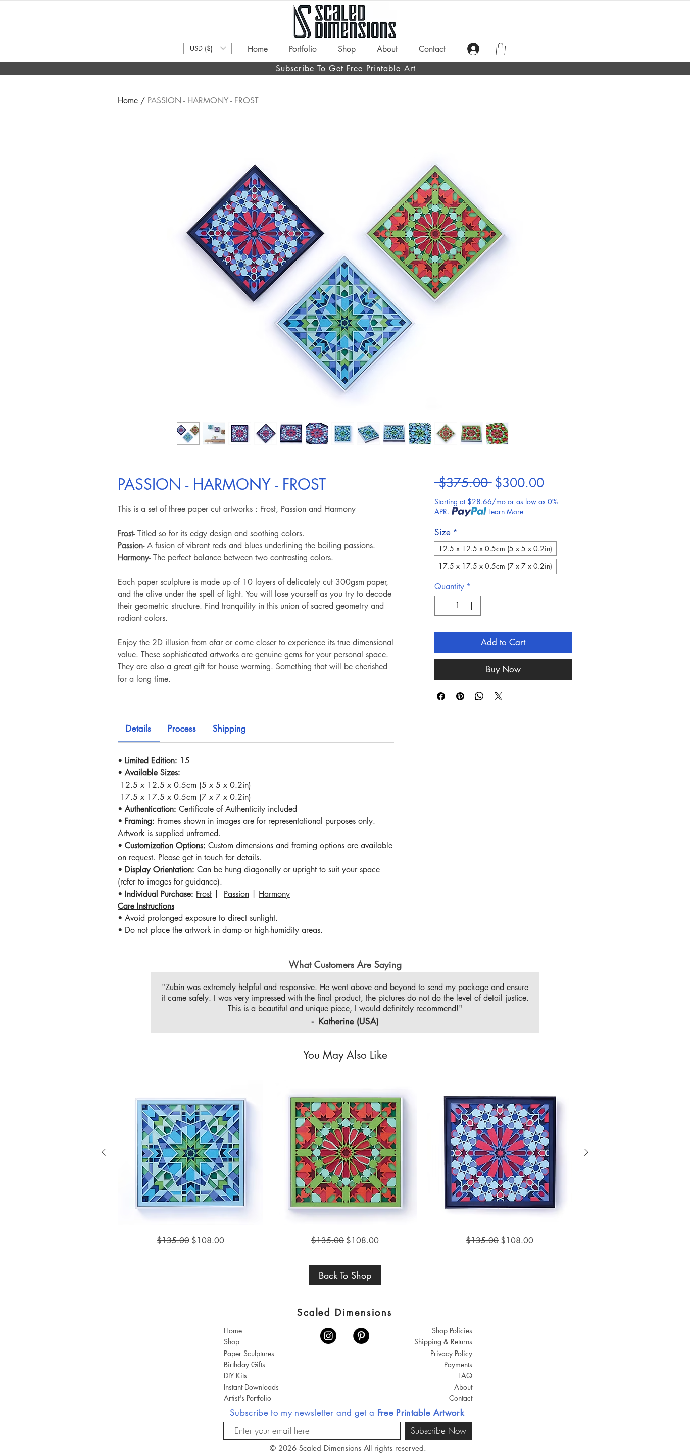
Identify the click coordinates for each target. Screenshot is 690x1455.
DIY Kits (235, 1375)
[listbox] (207, 48)
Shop (231, 1341)
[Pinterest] (361, 1336)
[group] (345, 1164)
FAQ (465, 1375)
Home (128, 100)
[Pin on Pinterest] (460, 696)
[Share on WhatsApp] (479, 696)
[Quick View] (190, 1152)
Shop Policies (452, 1330)
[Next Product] (586, 1152)
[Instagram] (328, 1336)
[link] (138, 728)
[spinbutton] (457, 605)
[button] (207, 48)
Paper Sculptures (249, 1353)
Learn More (505, 511)
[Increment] (472, 605)
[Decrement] (443, 605)
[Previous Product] (103, 1152)
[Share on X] (498, 696)
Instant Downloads (251, 1387)
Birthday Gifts (244, 1364)
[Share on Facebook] (441, 696)
